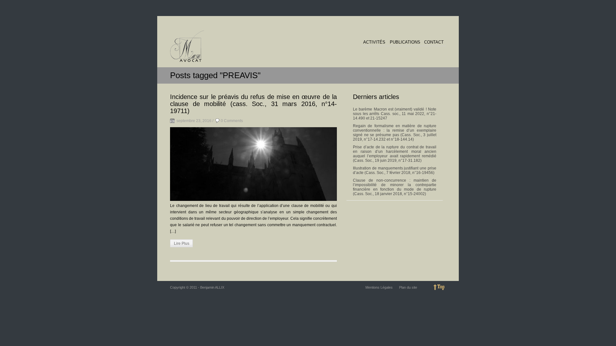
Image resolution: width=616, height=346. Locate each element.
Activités (374, 42)
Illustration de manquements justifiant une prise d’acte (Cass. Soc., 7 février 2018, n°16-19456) (394, 170)
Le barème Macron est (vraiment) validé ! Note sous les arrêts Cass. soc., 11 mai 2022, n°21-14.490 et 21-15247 (394, 113)
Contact (434, 42)
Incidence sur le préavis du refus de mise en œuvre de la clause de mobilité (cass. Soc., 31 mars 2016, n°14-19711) (253, 103)
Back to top (439, 287)
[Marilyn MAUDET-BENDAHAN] (187, 46)
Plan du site (408, 287)
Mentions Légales (379, 287)
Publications (405, 42)
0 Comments (232, 121)
